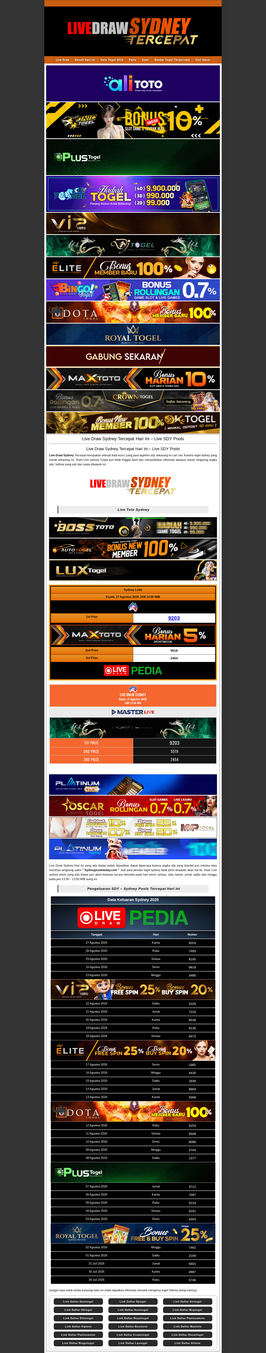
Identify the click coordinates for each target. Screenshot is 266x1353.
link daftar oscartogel (188, 1334)
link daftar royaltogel (133, 1318)
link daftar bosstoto (133, 1326)
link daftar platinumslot (78, 1334)
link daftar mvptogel (187, 1309)
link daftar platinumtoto (187, 1318)
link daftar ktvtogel (187, 1301)
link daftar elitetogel (78, 1318)
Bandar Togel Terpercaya (172, 60)
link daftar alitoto (187, 1343)
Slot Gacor (202, 60)
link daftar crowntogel (133, 1334)
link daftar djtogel (133, 1301)
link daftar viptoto (78, 1326)
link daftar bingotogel (78, 1343)
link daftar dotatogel (78, 1301)
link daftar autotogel (133, 1309)
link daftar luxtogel (133, 1343)
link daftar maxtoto (188, 1326)
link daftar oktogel (78, 1309)
